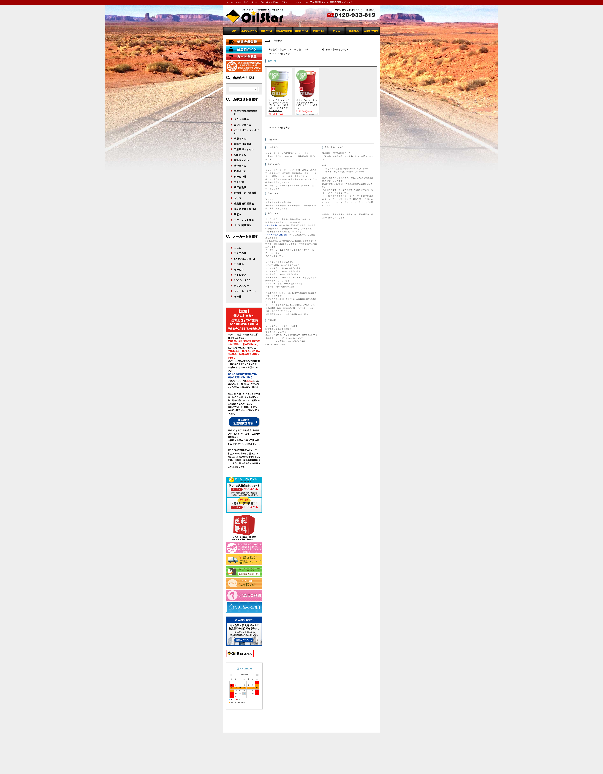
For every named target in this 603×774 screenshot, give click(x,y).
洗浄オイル (240, 165)
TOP (267, 40)
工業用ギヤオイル (244, 149)
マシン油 (239, 182)
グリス (238, 198)
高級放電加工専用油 (245, 209)
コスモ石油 (240, 253)
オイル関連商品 (243, 225)
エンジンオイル (243, 124)
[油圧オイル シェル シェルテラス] (279, 96)
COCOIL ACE (242, 280)
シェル (238, 247)
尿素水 (238, 214)
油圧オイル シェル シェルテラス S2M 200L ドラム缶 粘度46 (307, 104)
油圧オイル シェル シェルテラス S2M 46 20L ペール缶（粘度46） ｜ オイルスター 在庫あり (280, 105)
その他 (238, 296)
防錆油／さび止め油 (245, 192)
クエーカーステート (245, 291)
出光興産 (239, 264)
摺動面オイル (241, 160)
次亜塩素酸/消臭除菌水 (245, 112)
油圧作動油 (240, 187)
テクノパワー (241, 285)
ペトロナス (240, 274)
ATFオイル (240, 155)
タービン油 (240, 176)
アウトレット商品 (244, 220)
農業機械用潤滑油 (244, 203)
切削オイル (240, 171)
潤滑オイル (240, 138)
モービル (239, 269)
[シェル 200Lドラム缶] (307, 96)
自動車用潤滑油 (243, 144)
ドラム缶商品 (241, 119)
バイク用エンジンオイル (246, 132)
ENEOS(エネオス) (244, 258)
